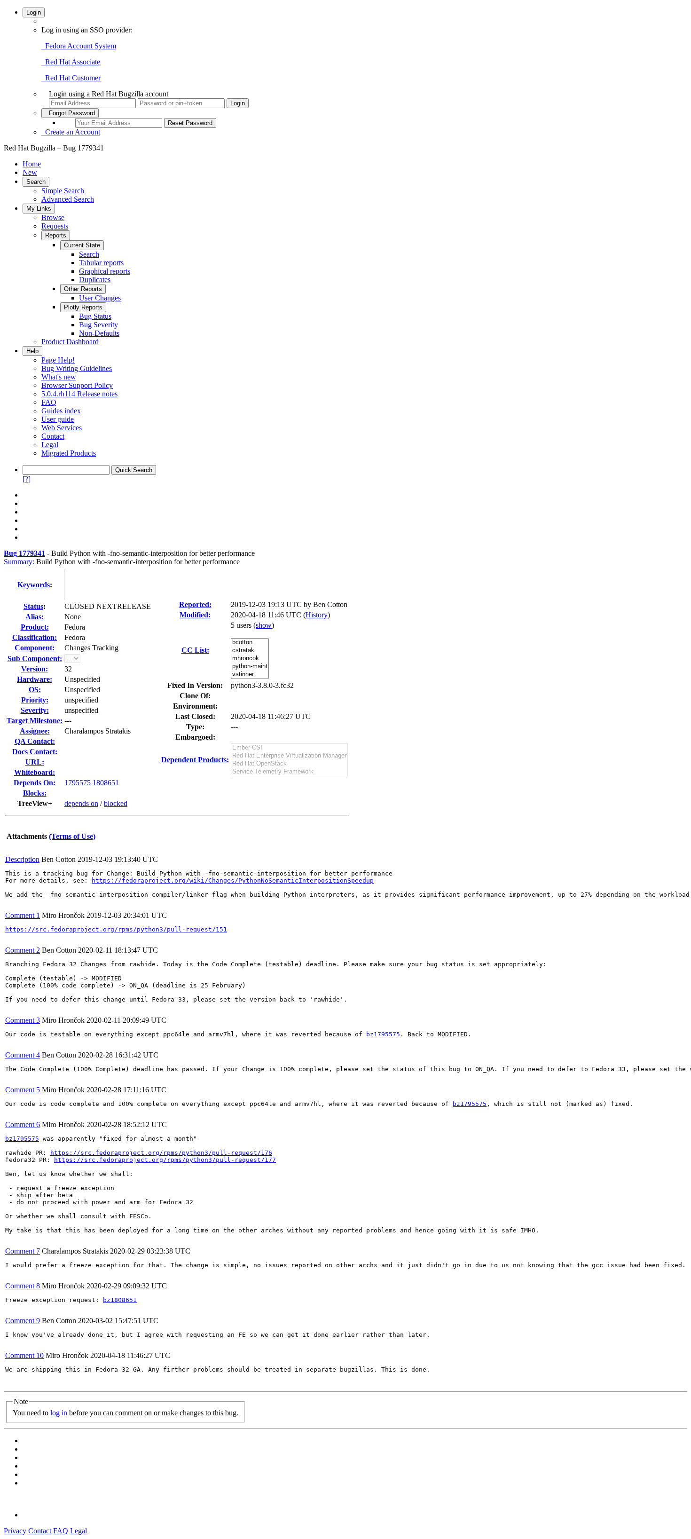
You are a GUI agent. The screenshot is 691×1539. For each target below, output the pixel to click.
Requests (54, 226)
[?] (27, 479)
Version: (34, 669)
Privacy (15, 1531)
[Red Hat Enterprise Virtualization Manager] (289, 756)
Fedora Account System (78, 46)
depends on (81, 803)
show (264, 625)
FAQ (48, 402)
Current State (82, 245)
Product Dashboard (70, 342)
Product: (35, 627)
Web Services (61, 428)
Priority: (34, 700)
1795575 (77, 783)
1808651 (106, 783)
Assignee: (35, 731)
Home (32, 164)
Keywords (33, 585)
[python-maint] (249, 667)
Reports (55, 235)
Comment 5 (22, 1090)
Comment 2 (22, 950)
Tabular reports (101, 263)
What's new (58, 377)
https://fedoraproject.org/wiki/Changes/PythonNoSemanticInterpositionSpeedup (233, 880)
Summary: (19, 562)
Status (33, 606)
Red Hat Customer (71, 78)
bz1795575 (383, 1034)
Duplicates (94, 280)
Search (36, 181)
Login (33, 12)
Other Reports (83, 288)
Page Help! (58, 360)
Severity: (35, 710)
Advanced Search (67, 199)
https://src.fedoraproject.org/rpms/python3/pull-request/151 (116, 929)
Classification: (34, 637)
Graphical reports (104, 271)
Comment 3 (22, 1020)
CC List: (195, 650)
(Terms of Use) (72, 836)
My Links (38, 208)
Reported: (195, 604)
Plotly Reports (83, 307)
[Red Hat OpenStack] (289, 764)
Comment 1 (22, 915)
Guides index (61, 411)
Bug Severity (98, 325)
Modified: (195, 615)
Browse (52, 217)
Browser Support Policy (77, 385)
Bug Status (95, 316)
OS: (35, 690)
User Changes (100, 298)
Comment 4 (22, 1055)
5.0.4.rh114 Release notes (79, 394)
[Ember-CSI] (289, 748)
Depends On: (34, 783)
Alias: (34, 617)
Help (32, 351)
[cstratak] (249, 651)
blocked (115, 803)
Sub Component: (35, 659)
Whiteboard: (34, 772)
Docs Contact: (34, 752)
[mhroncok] (249, 659)
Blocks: (35, 793)
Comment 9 (22, 1321)
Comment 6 (22, 1125)
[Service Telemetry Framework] (289, 772)
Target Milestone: (35, 721)
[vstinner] (249, 675)
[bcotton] (249, 643)
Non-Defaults (99, 333)
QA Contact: (35, 741)
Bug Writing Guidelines (76, 368)
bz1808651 (120, 1299)
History (317, 615)
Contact (52, 436)
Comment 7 (22, 1251)
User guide (57, 419)
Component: (35, 648)
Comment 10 (24, 1355)
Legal (49, 445)
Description (22, 859)
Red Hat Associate (70, 62)
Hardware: (34, 679)
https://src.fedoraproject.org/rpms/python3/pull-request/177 (165, 1159)
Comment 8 (22, 1286)
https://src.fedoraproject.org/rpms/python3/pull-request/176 (161, 1152)
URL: (34, 762)
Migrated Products (68, 453)
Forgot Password (70, 113)
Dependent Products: (195, 760)
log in (58, 1413)
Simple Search (62, 191)
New (30, 172)
